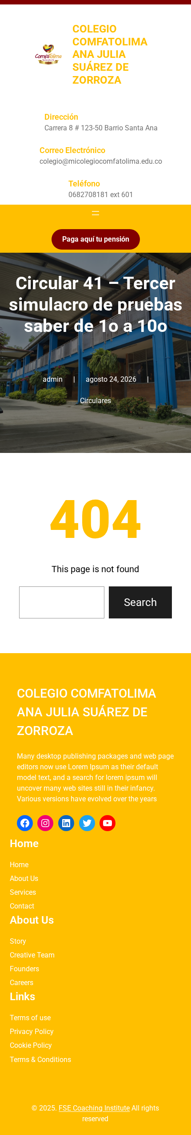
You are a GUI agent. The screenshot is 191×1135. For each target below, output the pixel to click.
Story (18, 941)
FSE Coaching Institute (94, 1108)
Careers (21, 982)
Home (19, 864)
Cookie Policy (31, 1045)
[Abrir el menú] (95, 213)
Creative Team (32, 955)
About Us (24, 878)
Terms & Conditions (40, 1059)
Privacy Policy (32, 1031)
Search (140, 602)
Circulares (95, 400)
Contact (22, 906)
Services (23, 892)
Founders (24, 969)
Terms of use (30, 1018)
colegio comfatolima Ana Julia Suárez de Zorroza (109, 54)
